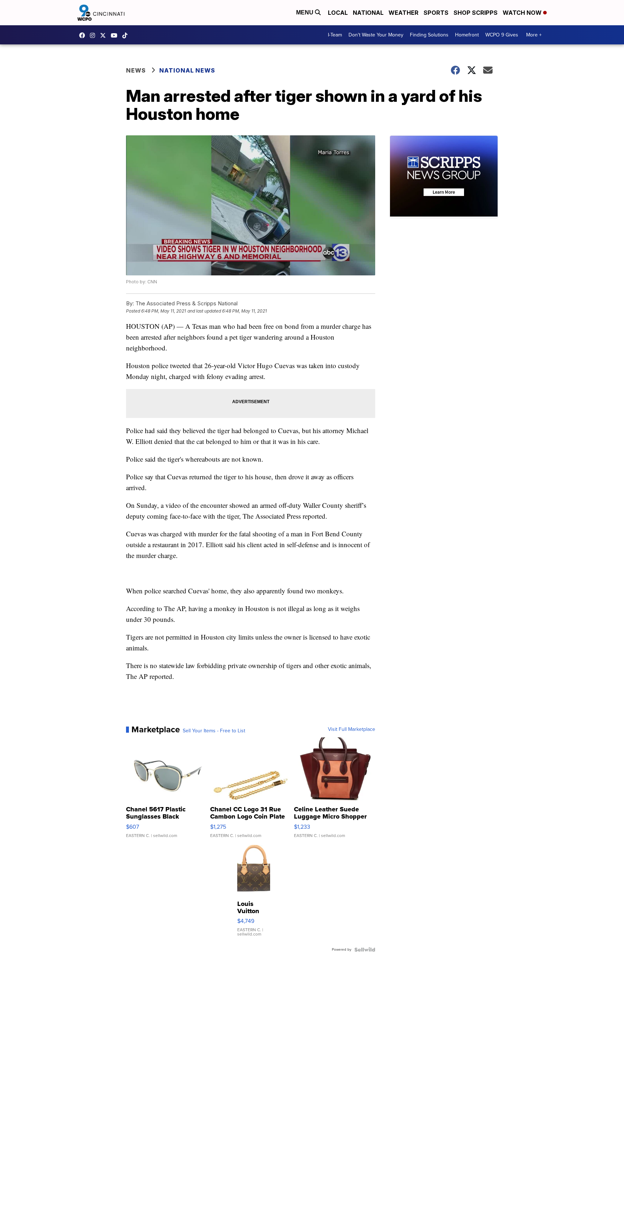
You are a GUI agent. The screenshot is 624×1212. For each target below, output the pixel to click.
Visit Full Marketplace (351, 729)
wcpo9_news (94, 35)
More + (534, 35)
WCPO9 (83, 35)
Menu (305, 12)
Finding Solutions (429, 35)
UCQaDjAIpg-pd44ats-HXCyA (116, 35)
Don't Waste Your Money (375, 35)
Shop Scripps (476, 12)
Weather (404, 12)
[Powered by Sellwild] (364, 949)
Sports (436, 12)
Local (338, 12)
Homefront (467, 35)
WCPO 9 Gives (501, 35)
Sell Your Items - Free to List (214, 730)
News (136, 70)
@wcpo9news (126, 35)
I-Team (335, 35)
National (368, 12)
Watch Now (523, 12)
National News (187, 70)
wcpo (104, 35)
